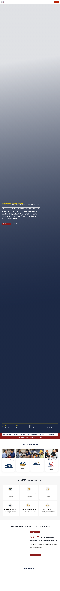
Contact (56, 1)
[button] (35, 532)
